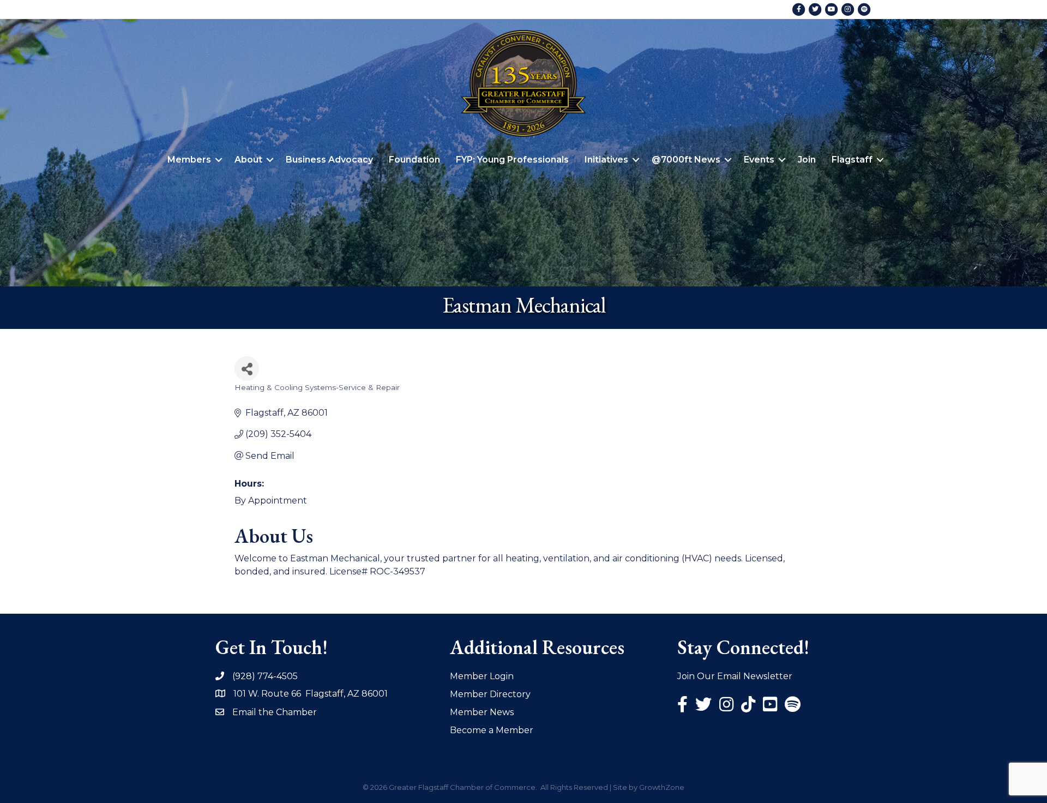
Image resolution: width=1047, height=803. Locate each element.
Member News (482, 712)
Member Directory (490, 694)
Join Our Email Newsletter (734, 676)
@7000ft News (686, 159)
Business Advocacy (329, 159)
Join (807, 159)
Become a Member (491, 730)
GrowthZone (661, 787)
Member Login (482, 676)
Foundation (414, 159)
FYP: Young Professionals (512, 159)
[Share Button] (246, 368)
